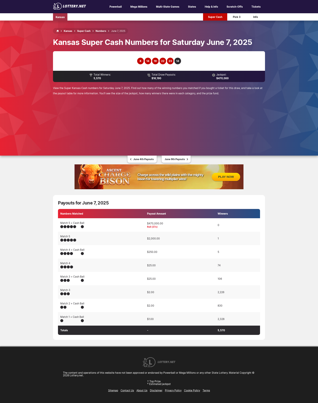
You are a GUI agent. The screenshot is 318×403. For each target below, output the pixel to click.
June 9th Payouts (175, 159)
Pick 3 (236, 17)
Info (255, 17)
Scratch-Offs (235, 6)
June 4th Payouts (143, 159)
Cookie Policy (192, 390)
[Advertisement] (159, 121)
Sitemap (113, 390)
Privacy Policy (173, 390)
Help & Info (211, 6)
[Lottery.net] (69, 8)
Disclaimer (156, 390)
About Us (141, 390)
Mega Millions (138, 6)
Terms (206, 390)
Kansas (60, 17)
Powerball (115, 6)
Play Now (226, 176)
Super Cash (215, 17)
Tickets (256, 6)
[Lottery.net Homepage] (57, 31)
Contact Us (127, 390)
